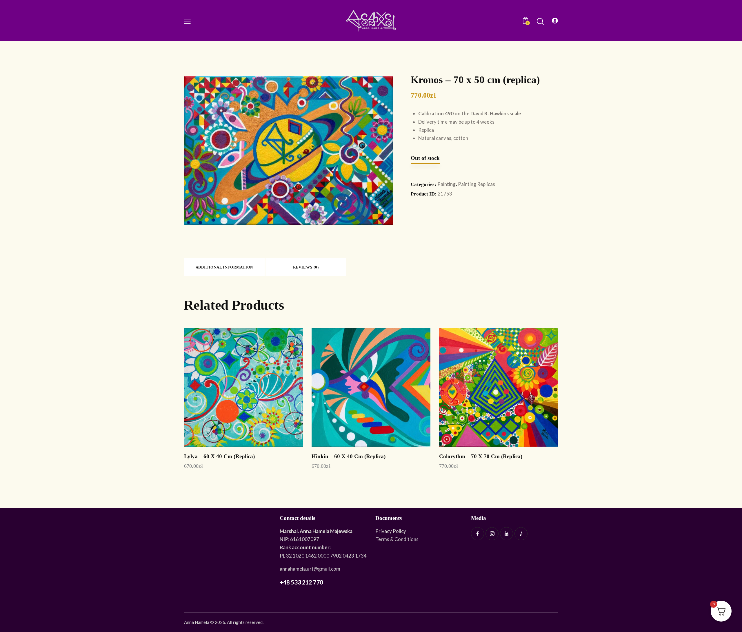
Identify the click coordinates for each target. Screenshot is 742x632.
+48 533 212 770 (301, 582)
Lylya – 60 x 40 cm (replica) (219, 456)
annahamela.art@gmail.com (310, 569)
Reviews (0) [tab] (306, 267)
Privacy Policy (390, 531)
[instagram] (492, 533)
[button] (187, 21)
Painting (446, 184)
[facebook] (477, 533)
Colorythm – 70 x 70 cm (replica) (480, 456)
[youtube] (506, 533)
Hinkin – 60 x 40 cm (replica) (348, 456)
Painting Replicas (476, 184)
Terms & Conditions (397, 539)
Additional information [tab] (224, 267)
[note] (521, 533)
